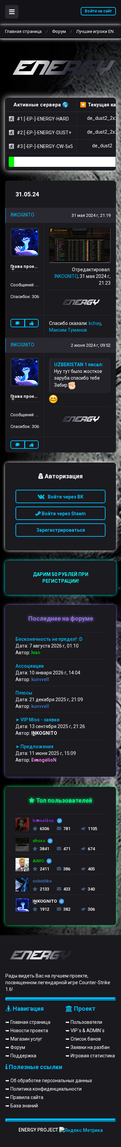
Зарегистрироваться (60, 530)
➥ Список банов (83, 1039)
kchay (95, 323)
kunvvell (40, 679)
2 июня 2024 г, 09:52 (91, 345)
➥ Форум (15, 1047)
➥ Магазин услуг (23, 1039)
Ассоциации (29, 666)
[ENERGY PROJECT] (60, 68)
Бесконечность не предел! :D (48, 639)
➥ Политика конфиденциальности (43, 1089)
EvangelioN (43, 760)
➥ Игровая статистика (90, 1055)
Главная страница (23, 31)
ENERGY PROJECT (38, 1130)
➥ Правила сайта (24, 1097)
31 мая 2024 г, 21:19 (91, 215)
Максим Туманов (68, 330)
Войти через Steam (63, 513)
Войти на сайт (98, 11)
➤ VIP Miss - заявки (37, 719)
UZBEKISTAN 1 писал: (78, 364)
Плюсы (23, 693)
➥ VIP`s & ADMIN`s (85, 1030)
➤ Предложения (34, 746)
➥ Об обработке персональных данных (48, 1080)
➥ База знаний (21, 1105)
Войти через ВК (64, 496)
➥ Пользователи (84, 1022)
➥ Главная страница (27, 1022)
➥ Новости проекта (26, 1030)
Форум (59, 31)
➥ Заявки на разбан (88, 1047)
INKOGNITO (22, 215)
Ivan (35, 652)
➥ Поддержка (20, 1055)
